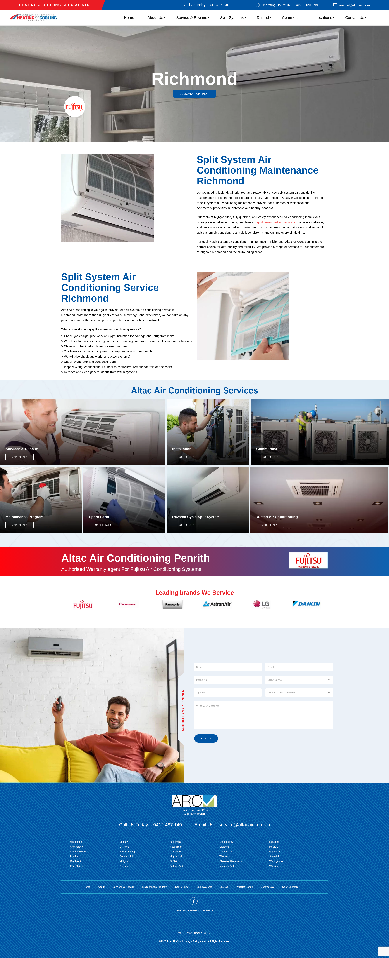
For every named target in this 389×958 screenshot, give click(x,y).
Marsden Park (226, 866)
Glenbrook (75, 861)
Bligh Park (275, 851)
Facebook (194, 901)
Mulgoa (124, 861)
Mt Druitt (273, 846)
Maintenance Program (154, 886)
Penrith (74, 856)
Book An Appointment (194, 93)
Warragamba (276, 861)
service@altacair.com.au (356, 5)
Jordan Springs (128, 851)
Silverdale (274, 856)
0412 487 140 (218, 5)
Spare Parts (182, 886)
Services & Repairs (123, 886)
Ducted (263, 17)
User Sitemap (290, 886)
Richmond (175, 851)
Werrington (76, 842)
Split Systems (232, 17)
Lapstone (274, 842)
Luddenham (225, 851)
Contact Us (354, 17)
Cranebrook (76, 846)
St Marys (124, 846)
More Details (19, 457)
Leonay (124, 842)
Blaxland (124, 866)
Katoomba (175, 842)
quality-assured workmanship (276, 222)
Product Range (244, 886)
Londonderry (226, 842)
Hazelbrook (176, 846)
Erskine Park (176, 866)
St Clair (174, 861)
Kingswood (176, 856)
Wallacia (274, 866)
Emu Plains (76, 866)
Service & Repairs (191, 17)
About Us (155, 17)
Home (129, 17)
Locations (324, 17)
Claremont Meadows (230, 861)
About (101, 886)
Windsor (223, 856)
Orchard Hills (127, 856)
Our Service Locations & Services (194, 910)
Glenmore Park (78, 851)
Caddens (224, 846)
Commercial (292, 17)
